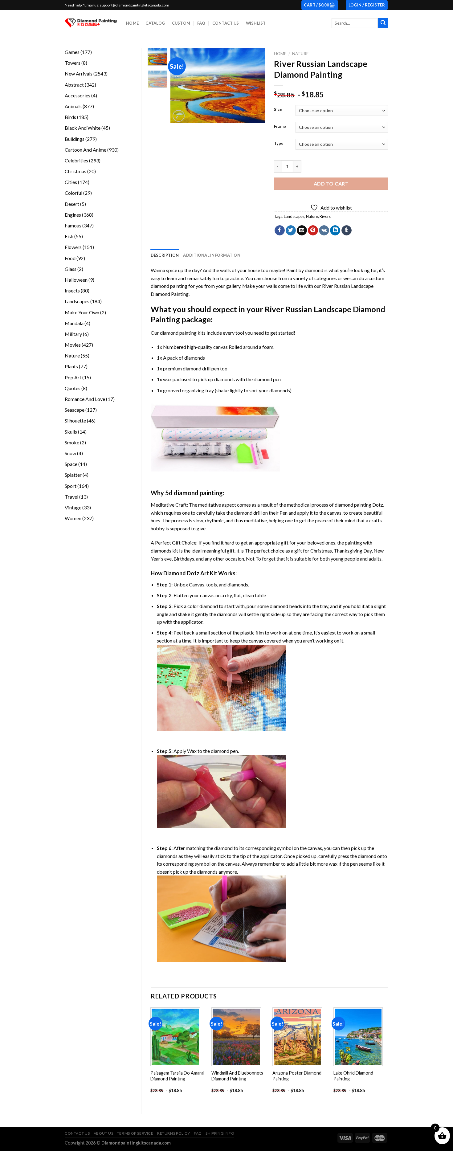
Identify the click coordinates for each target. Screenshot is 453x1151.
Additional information (211, 255)
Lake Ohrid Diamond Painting (353, 1075)
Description (165, 255)
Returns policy (173, 1133)
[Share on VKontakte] (324, 230)
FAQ (201, 23)
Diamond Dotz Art (186, 573)
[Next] (255, 85)
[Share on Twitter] (291, 230)
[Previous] (180, 85)
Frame (280, 126)
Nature (300, 53)
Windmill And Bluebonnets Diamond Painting (237, 1075)
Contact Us (225, 23)
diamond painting (178, 333)
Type (279, 143)
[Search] (383, 23)
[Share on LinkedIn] (335, 230)
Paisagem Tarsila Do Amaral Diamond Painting (177, 1075)
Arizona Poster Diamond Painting (296, 1075)
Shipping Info (220, 1133)
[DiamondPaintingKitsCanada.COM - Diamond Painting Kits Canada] (91, 22)
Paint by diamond (304, 270)
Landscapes (294, 216)
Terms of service (135, 1133)
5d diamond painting (194, 492)
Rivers (325, 216)
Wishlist (256, 23)
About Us (103, 1133)
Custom (181, 23)
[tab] (165, 255)
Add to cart (331, 183)
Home (132, 23)
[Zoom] (179, 116)
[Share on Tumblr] (346, 230)
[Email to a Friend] (302, 230)
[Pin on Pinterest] (313, 230)
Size (278, 110)
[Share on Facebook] (280, 230)
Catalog (155, 23)
